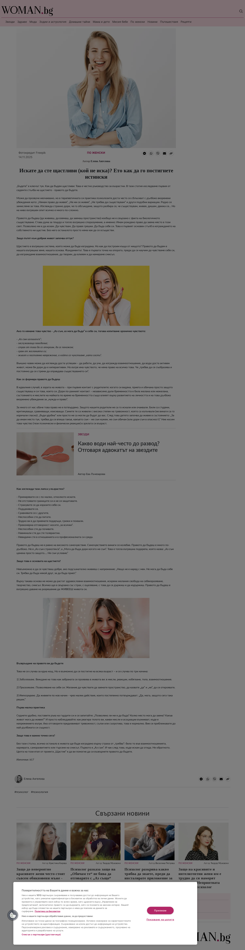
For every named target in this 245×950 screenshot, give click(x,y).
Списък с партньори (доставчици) (41, 934)
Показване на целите (160, 919)
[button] (13, 915)
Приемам (160, 910)
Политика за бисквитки (47, 911)
